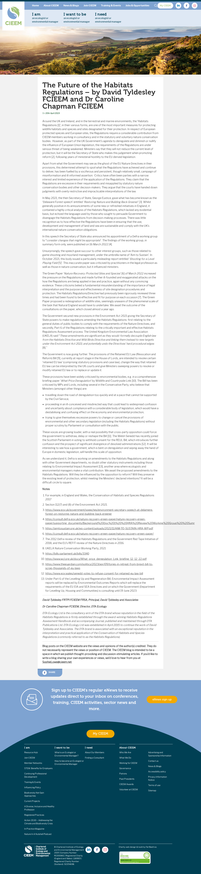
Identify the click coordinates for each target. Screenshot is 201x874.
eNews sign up (162, 699)
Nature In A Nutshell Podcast (38, 834)
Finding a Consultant (94, 757)
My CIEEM (165, 5)
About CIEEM (51, 5)
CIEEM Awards (126, 784)
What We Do (125, 757)
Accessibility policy (157, 771)
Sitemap (152, 790)
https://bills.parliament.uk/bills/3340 (67, 553)
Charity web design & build (131, 847)
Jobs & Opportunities (137, 5)
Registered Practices (34, 815)
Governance (125, 768)
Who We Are (125, 752)
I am (27, 747)
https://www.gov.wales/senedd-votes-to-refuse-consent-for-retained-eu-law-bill (94, 573)
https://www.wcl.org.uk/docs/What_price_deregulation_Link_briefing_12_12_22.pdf (96, 559)
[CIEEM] (13, 15)
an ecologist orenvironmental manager (45, 17)
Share (51, 672)
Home (35, 5)
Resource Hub (31, 752)
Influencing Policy (32, 787)
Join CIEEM (90, 5)
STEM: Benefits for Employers (38, 768)
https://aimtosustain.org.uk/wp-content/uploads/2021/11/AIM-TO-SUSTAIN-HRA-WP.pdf (99, 528)
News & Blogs (71, 5)
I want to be (62, 747)
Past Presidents (126, 779)
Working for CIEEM (128, 763)
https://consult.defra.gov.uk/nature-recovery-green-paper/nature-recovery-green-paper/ (99, 533)
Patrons (123, 773)
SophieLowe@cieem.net (57, 662)
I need (89, 747)
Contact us (153, 761)
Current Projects (32, 801)
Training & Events (111, 5)
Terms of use (154, 785)
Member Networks (33, 763)
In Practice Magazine (34, 829)
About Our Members (94, 752)
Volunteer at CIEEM (128, 789)
